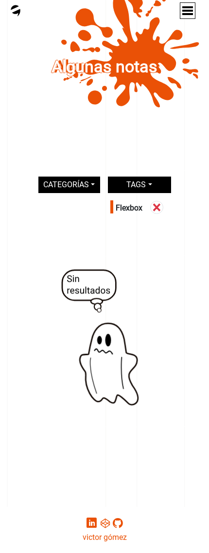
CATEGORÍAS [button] (66, 184)
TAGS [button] (136, 184)
